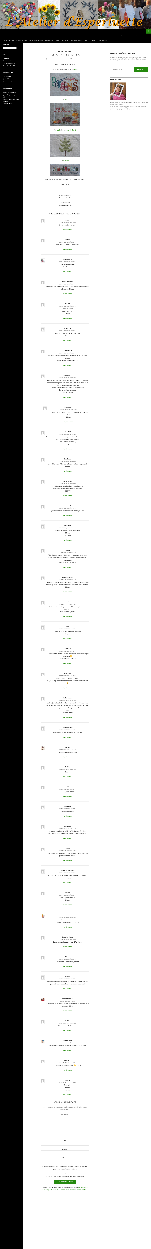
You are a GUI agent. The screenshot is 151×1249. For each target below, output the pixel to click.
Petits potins (49, 41)
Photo (57, 41)
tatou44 (67, 220)
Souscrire (140, 69)
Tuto (93, 41)
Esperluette (65, 59)
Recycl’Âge (65, 41)
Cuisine (68, 36)
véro (67, 786)
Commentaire (65, 1114)
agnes (67, 626)
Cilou (66, 99)
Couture (48, 36)
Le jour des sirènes (133, 36)
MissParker (67, 673)
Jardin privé (6, 78)
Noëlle (58, 130)
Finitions (95, 36)
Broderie (17, 36)
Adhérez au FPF (7, 36)
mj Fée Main (67, 432)
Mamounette (67, 259)
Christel (67, 1021)
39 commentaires (78, 59)
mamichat (67, 328)
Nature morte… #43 (65, 197)
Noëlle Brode (6, 101)
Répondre (68, 230)
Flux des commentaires (9, 63)
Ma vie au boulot (21, 41)
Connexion (6, 58)
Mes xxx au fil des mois (36, 41)
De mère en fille (7, 76)
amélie (67, 892)
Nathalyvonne (67, 698)
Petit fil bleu (67, 1040)
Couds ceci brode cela (9, 81)
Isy (68, 915)
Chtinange (6, 94)
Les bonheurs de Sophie (9, 92)
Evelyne (67, 976)
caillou (67, 240)
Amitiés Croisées (7, 103)
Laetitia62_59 (68, 407)
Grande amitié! (105, 36)
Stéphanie (67, 459)
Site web (65, 1158)
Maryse (66, 160)
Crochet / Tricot (58, 36)
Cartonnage (26, 36)
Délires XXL (76, 36)
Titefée (67, 957)
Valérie (67, 1080)
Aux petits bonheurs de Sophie (11, 99)
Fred (76, 69)
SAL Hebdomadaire (76, 41)
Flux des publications (8, 61)
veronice (67, 602)
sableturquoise (68, 727)
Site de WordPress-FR (9, 66)
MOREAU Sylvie (67, 577)
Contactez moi (102, 41)
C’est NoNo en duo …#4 (65, 204)
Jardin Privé (71, 130)
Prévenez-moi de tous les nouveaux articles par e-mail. (65, 1176)
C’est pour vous (38, 36)
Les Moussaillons (8, 41)
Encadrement (86, 36)
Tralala (87, 41)
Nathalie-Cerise (67, 937)
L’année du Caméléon (118, 36)
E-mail (65, 1149)
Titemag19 (67, 1060)
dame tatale (67, 481)
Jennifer (67, 747)
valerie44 (67, 806)
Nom (65, 1141)
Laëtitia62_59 (67, 350)
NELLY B (67, 550)
